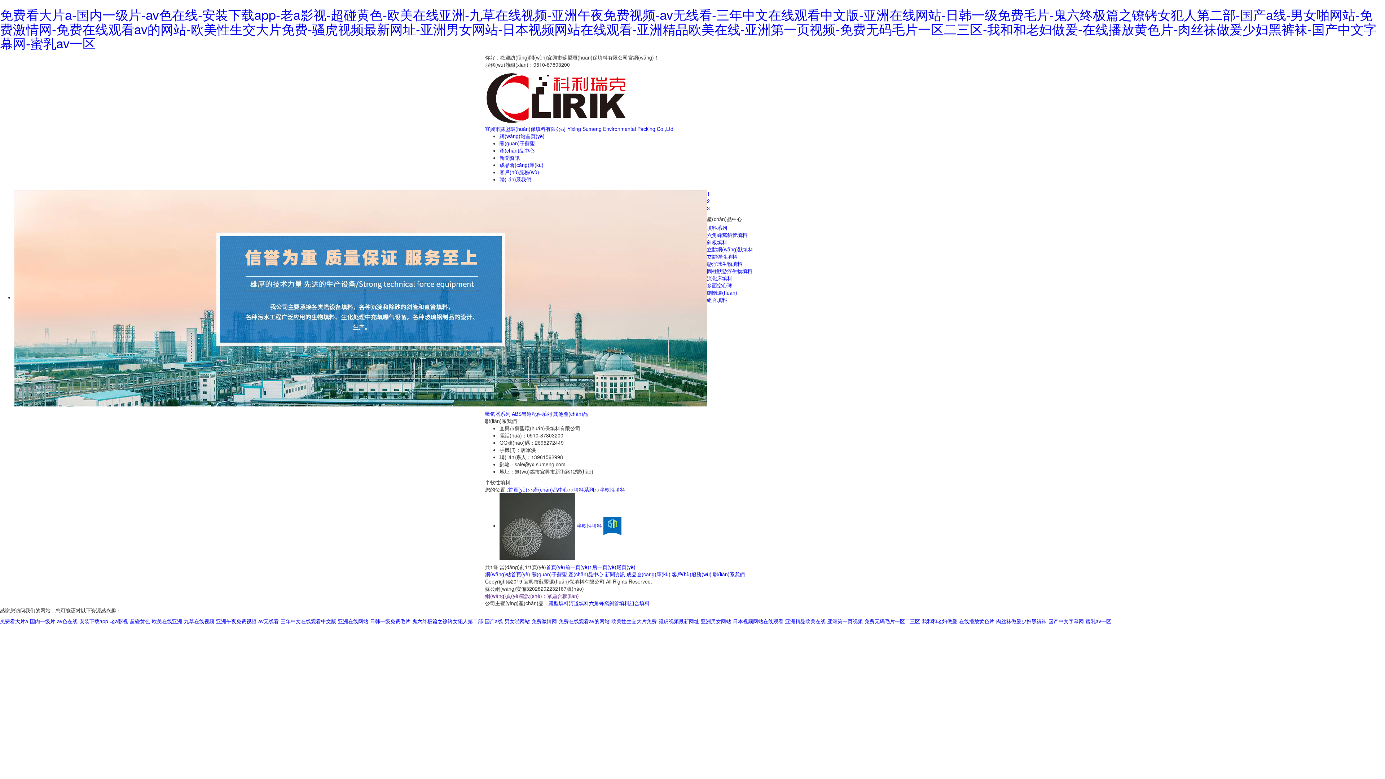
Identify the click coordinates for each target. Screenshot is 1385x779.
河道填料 (579, 603)
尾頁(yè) (626, 567)
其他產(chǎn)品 (570, 413)
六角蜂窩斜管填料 (727, 234)
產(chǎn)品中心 (517, 150)
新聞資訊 (510, 157)
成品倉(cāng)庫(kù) (522, 164)
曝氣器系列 (497, 413)
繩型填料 (559, 603)
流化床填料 (719, 278)
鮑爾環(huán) (722, 292)
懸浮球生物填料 (724, 263)
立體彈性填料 (722, 256)
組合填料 (717, 299)
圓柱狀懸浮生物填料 (729, 270)
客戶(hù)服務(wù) (519, 172)
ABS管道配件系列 (532, 413)
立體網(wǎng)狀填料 (730, 249)
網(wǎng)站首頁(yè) (522, 136)
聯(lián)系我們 (515, 179)
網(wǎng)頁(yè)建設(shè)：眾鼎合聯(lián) (532, 595)
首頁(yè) (517, 489)
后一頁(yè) (604, 567)
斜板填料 (717, 242)
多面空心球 (719, 285)
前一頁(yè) (577, 567)
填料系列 (717, 227)
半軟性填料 (612, 489)
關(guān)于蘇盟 (517, 143)
